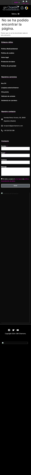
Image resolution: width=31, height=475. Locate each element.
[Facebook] (9, 330)
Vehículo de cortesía (8, 96)
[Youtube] (18, 330)
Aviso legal (5, 57)
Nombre (4, 146)
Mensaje (4, 166)
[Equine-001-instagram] (22, 330)
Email (3, 153)
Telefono (4, 160)
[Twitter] (13, 330)
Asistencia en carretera (9, 100)
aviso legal (18, 179)
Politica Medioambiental (9, 49)
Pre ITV (3, 83)
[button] (15, 14)
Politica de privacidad (8, 66)
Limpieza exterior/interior (10, 88)
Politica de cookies (7, 53)
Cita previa (5, 92)
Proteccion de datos (8, 61)
